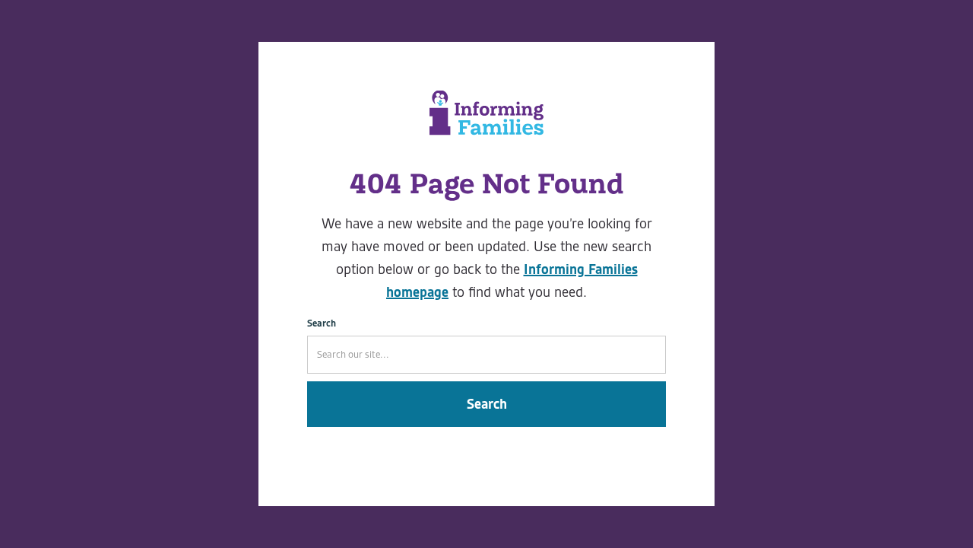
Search (321, 323)
